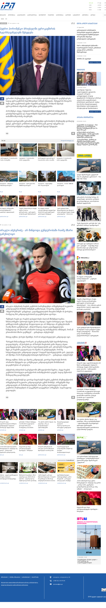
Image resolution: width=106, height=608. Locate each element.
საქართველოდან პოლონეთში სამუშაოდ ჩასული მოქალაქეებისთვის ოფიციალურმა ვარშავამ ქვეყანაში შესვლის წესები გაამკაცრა (65, 452)
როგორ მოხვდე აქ (67, 140)
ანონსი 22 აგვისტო (84, 59)
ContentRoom (70, 460)
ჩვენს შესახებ (15, 577)
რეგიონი (51, 15)
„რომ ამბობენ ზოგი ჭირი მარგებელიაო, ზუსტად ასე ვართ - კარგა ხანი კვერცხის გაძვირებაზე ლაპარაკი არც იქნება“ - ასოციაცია (8, 451)
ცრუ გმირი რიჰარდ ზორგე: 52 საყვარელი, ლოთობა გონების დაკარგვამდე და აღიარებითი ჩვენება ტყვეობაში (88, 200)
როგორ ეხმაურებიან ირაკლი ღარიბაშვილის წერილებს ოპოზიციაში (46, 448)
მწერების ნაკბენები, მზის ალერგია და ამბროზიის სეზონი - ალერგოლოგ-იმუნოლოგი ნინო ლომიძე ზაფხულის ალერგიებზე (27, 478)
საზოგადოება (32, 15)
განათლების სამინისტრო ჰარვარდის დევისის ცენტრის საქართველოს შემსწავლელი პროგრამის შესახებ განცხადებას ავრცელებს (88, 34)
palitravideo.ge (4, 216)
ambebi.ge (3, 430)
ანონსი (92, 15)
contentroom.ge (4, 483)
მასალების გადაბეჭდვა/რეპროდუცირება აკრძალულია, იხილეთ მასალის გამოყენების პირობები (19, 584)
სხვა (2, 19)
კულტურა (85, 15)
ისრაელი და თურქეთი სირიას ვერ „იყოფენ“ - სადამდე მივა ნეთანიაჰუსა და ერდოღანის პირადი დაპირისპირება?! (88, 247)
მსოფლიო (42, 15)
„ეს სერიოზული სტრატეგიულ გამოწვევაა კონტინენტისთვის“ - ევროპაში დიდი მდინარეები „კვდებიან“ (89, 459)
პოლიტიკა (11, 15)
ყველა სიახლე (94, 62)
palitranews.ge (42, 455)
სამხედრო (76, 15)
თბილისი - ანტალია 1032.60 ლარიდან (6, 184)
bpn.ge (91, 2)
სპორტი (68, 15)
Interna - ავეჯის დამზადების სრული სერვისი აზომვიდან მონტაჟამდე (9, 477)
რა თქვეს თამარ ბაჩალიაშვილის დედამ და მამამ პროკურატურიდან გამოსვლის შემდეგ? (47, 211)
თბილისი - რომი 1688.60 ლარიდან (65, 184)
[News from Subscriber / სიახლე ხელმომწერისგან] (8, 133)
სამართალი (21, 15)
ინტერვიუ (81, 70)
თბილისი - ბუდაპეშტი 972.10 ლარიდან (45, 184)
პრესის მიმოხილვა (85, 117)
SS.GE (3, 140)
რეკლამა (35, 577)
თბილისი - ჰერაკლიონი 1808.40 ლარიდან (27, 184)
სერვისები (26, 577)
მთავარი (3, 15)
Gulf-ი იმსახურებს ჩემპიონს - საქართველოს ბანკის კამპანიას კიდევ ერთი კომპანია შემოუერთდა (89, 49)
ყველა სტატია (94, 111)
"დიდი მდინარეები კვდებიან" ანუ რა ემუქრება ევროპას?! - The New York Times (89, 177)
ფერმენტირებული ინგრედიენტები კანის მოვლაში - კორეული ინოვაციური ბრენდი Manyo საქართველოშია (65, 478)
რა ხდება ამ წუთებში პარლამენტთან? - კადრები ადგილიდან (7, 210)
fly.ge (1, 191)
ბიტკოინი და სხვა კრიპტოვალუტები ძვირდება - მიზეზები (26, 448)
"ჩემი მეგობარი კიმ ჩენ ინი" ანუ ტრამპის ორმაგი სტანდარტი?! (89, 224)
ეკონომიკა (59, 15)
